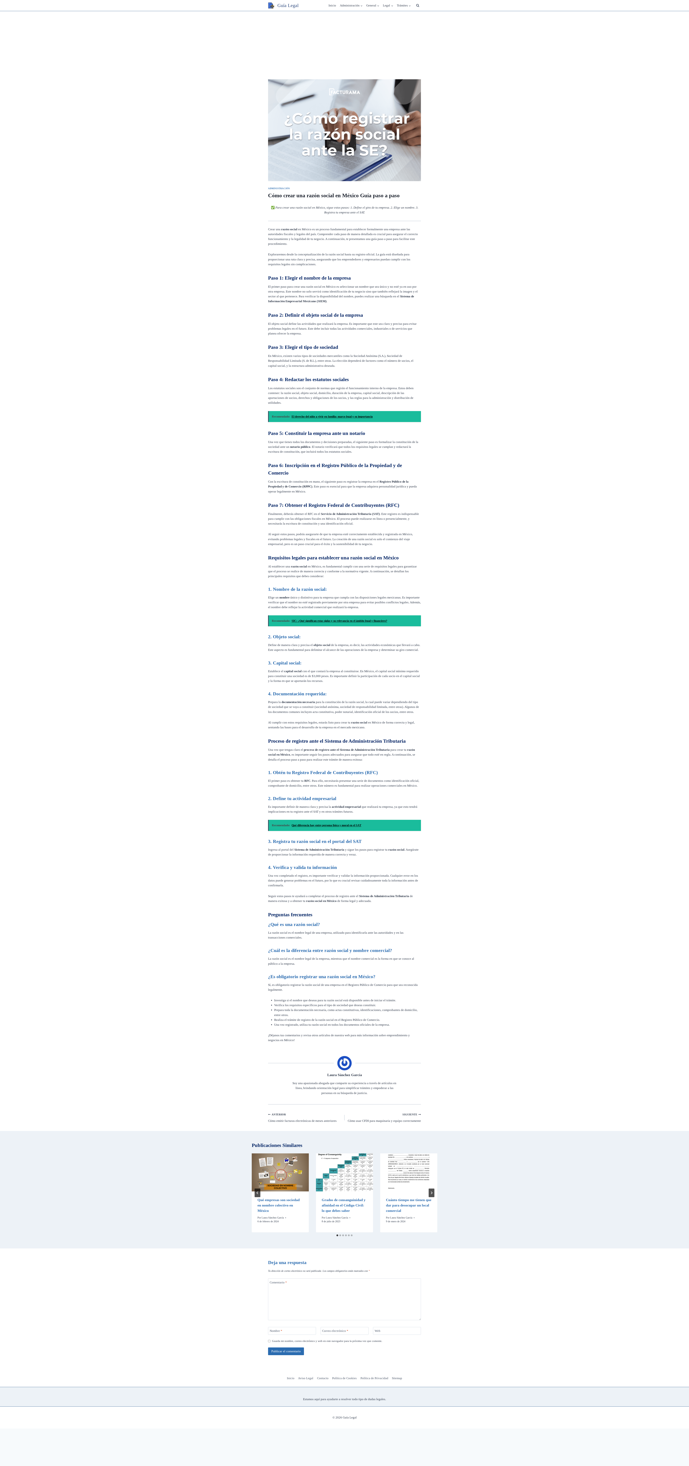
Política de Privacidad (374, 1378)
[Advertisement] (344, 38)
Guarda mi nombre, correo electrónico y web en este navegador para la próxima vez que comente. (327, 1340)
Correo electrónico (335, 1331)
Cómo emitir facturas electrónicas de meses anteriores (302, 1118)
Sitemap (397, 1378)
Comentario (278, 1282)
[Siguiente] (431, 1193)
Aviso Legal (305, 1378)
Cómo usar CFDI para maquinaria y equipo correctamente (384, 1118)
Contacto (323, 1378)
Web (377, 1331)
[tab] (337, 1235)
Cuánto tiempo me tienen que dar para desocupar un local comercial (408, 1205)
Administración (279, 188)
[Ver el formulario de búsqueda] (417, 5)
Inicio (332, 5)
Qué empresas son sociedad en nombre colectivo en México (278, 1205)
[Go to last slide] (257, 1193)
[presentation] (280, 1172)
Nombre (276, 1331)
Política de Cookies (344, 1378)
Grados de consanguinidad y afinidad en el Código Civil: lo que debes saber (343, 1205)
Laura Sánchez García (344, 1075)
